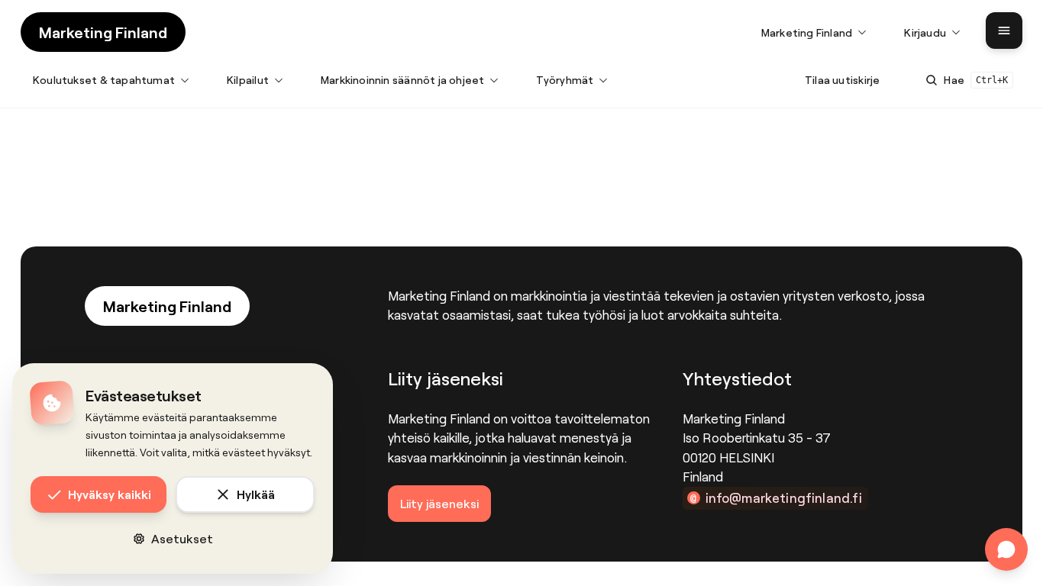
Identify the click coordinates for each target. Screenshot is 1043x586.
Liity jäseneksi (439, 503)
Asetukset (182, 538)
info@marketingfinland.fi (784, 497)
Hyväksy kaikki (109, 494)
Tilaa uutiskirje (842, 79)
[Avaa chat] (1006, 549)
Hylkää (256, 494)
